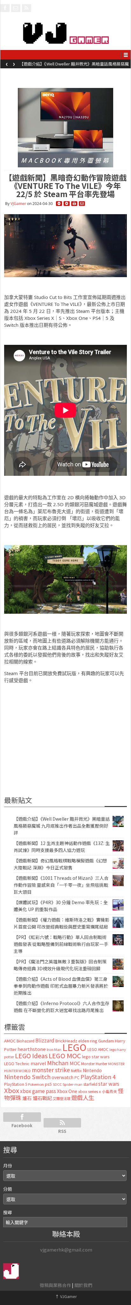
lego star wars (96, 1056)
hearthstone (31, 1049)
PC (76, 1077)
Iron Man (54, 1049)
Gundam (106, 1041)
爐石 (27, 1098)
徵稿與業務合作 (55, 1285)
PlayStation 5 (15, 1084)
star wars (108, 1083)
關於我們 (83, 1285)
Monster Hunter (94, 1063)
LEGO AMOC (97, 1049)
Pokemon (36, 1084)
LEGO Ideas (31, 1055)
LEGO (74, 1046)
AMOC (10, 1041)
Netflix (76, 1070)
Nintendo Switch (27, 1076)
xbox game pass (38, 1090)
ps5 (48, 1084)
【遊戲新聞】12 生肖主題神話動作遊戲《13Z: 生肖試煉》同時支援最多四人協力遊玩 (74, 66)
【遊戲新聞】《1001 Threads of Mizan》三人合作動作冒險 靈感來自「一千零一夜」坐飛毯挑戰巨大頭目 (61, 885)
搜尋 (7, 1212)
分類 (7, 1189)
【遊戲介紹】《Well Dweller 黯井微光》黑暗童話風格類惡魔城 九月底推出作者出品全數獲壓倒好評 (62, 826)
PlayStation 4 (98, 1076)
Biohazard (25, 1040)
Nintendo (92, 1070)
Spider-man (72, 1084)
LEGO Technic (17, 1063)
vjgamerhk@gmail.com (66, 1249)
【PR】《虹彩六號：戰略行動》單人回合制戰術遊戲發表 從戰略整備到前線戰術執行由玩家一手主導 (61, 944)
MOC (75, 1063)
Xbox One (67, 1091)
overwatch (62, 1077)
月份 (7, 1165)
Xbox (11, 1090)
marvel (38, 1063)
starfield (90, 1084)
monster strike (51, 1070)
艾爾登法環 (61, 1098)
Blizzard (44, 1040)
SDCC (57, 1084)
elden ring (87, 1041)
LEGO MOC (65, 1055)
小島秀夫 (109, 1091)
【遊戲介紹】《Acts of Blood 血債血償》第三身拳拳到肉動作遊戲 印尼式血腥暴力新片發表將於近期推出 (61, 986)
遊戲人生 (82, 1097)
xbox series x (89, 1091)
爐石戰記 (42, 1098)
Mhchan (58, 1063)
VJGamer (18, 203)
